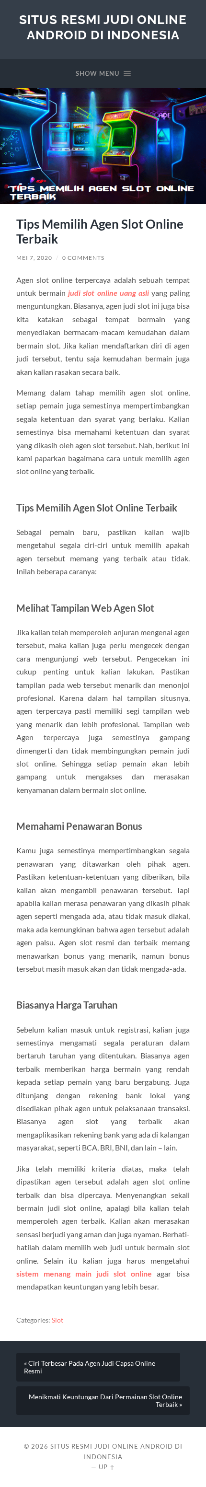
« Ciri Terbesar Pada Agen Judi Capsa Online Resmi (89, 1367)
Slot (57, 1320)
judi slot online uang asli (108, 292)
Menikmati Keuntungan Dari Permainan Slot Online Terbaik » (105, 1400)
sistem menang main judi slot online (84, 1273)
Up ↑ (107, 1467)
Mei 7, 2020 (34, 257)
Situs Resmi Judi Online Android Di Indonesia (103, 27)
